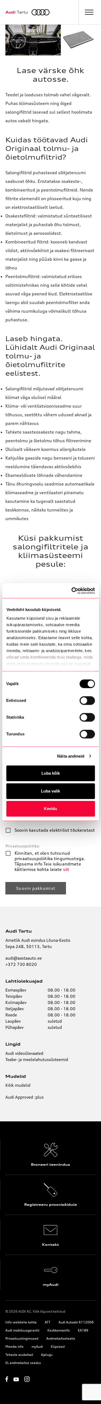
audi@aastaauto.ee (23, 958)
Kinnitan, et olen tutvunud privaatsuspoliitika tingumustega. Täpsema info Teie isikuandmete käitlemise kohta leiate (50, 861)
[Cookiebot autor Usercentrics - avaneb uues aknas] (72, 590)
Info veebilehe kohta (21, 1322)
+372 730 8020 (21, 964)
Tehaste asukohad (19, 1355)
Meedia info (14, 1346)
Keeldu (50, 808)
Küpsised (58, 1346)
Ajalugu (47, 1355)
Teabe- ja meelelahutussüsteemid (36, 1059)
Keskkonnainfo (58, 1330)
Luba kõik (50, 773)
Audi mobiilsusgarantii (22, 1330)
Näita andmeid (70, 756)
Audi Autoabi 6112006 (76, 1322)
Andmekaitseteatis (60, 1338)
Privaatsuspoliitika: (22, 846)
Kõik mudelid (17, 1085)
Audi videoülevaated (24, 1053)
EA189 (83, 1330)
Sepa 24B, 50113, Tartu (28, 946)
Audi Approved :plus (24, 1097)
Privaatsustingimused (21, 1338)
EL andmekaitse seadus (23, 1363)
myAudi (37, 1346)
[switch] (87, 700)
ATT (47, 1322)
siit (66, 869)
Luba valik (50, 791)
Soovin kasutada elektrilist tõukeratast (55, 830)
